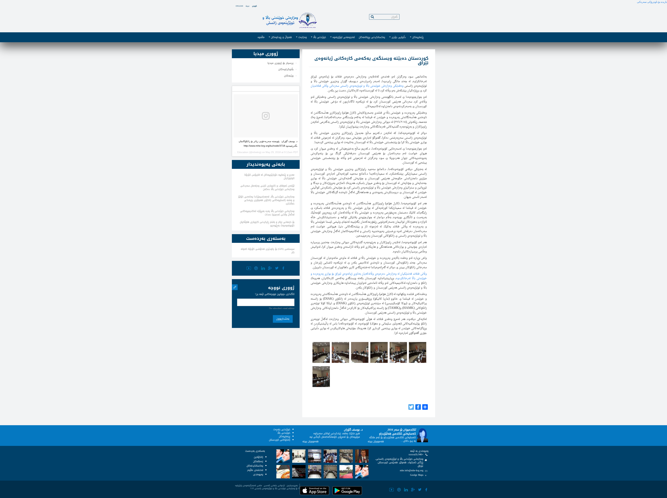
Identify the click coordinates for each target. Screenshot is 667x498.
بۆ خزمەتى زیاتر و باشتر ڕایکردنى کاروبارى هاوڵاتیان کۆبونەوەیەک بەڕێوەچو (267, 224)
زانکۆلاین (258, 457)
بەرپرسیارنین (292, 485)
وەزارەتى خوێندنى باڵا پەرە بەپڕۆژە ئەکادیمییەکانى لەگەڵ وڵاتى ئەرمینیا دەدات (267, 213)
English (239, 6)
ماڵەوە (261, 37)
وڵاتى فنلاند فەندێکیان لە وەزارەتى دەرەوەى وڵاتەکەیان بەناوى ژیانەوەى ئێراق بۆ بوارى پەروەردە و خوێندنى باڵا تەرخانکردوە (369, 276)
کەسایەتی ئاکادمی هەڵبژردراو (397, 433)
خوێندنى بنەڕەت (281, 429)
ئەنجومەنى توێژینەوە (343, 37)
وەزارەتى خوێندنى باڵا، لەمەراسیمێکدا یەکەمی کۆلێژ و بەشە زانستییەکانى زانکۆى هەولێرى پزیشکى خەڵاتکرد (266, 200)
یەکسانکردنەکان (254, 465)
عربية (247, 6)
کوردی (254, 6)
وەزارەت (302, 37)
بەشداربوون (282, 318)
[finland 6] (398, 352)
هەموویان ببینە (310, 441)
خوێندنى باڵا (319, 37)
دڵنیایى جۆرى (398, 37)
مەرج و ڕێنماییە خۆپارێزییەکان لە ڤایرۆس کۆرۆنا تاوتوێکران (269, 176)
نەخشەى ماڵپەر (255, 470)
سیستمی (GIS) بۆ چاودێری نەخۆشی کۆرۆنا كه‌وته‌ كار (267, 251)
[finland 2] (321, 352)
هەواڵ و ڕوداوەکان (281, 37)
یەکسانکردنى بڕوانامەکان (372, 37)
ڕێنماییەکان (417, 37)
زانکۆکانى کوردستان (279, 440)
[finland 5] (379, 352)
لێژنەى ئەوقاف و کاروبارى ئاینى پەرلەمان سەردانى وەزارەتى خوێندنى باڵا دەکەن (267, 187)
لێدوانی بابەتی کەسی (274, 485)
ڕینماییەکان (284, 436)
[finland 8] (321, 376)
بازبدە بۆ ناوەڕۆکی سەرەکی (652, 1)
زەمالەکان (258, 461)
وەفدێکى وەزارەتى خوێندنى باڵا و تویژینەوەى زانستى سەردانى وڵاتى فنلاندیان (357, 86)
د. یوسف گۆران (353, 429)
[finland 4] (359, 352)
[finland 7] (417, 352)
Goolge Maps (416, 475)
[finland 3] (340, 352)
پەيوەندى (258, 474)
